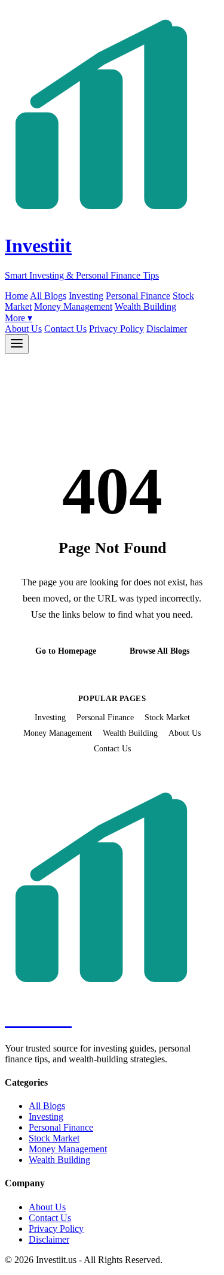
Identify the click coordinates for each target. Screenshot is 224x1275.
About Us (23, 329)
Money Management (73, 306)
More (18, 318)
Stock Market (167, 717)
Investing (86, 296)
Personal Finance (138, 296)
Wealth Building (145, 306)
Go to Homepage (65, 650)
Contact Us (65, 329)
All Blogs (48, 296)
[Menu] (17, 344)
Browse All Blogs (159, 650)
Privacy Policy (116, 329)
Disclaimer (166, 329)
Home (16, 296)
